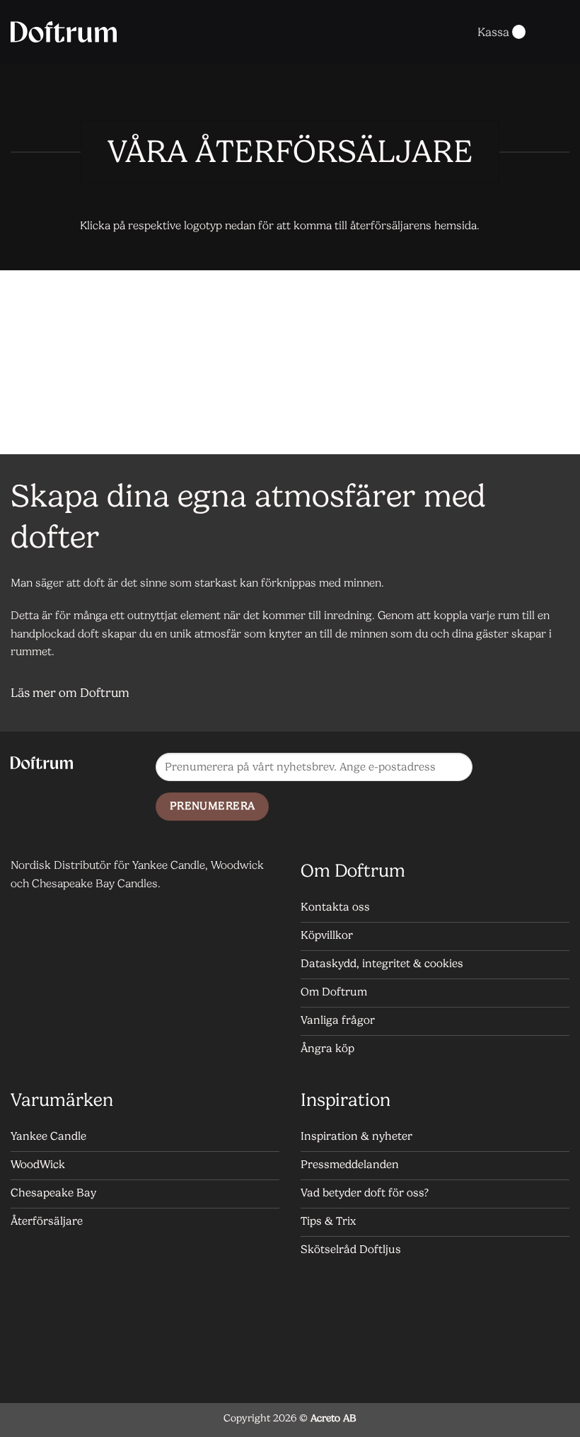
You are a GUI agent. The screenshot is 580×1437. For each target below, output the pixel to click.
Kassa (493, 32)
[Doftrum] (64, 31)
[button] (450, 31)
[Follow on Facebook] (508, 767)
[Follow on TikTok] (508, 798)
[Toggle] (552, 694)
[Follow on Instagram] (536, 767)
